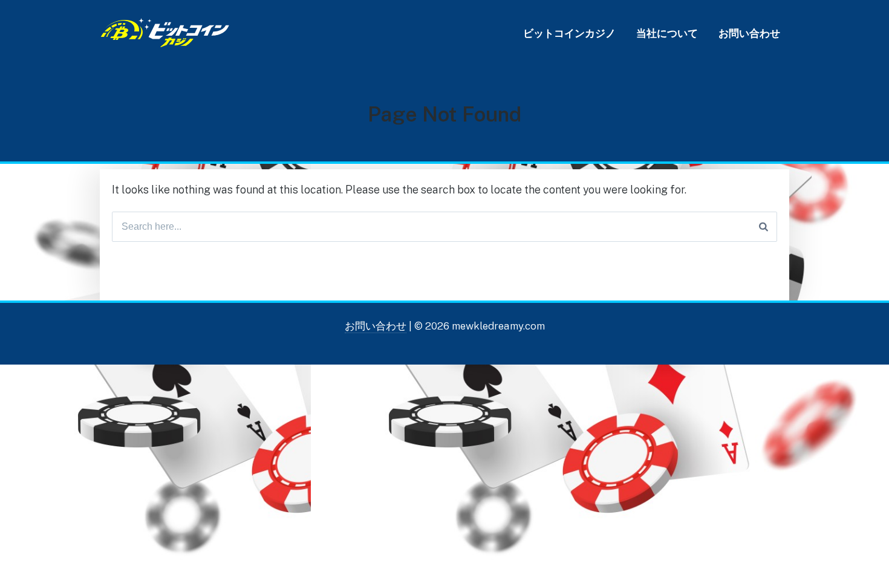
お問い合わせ (749, 33)
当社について (667, 33)
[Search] (763, 227)
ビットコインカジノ (569, 33)
